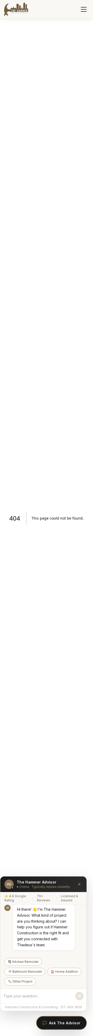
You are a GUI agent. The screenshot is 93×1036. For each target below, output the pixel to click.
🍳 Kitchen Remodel (23, 962)
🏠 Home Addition (64, 971)
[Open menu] (84, 9)
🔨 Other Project (20, 981)
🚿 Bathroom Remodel (25, 971)
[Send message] (79, 996)
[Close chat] (79, 884)
